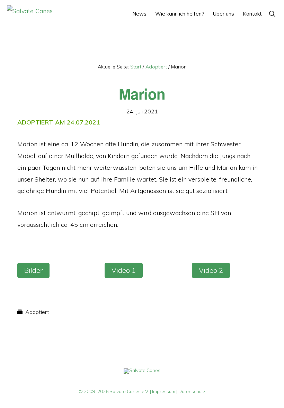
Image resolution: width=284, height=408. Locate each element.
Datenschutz (191, 391)
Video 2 (211, 270)
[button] (272, 13)
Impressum (163, 391)
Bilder (33, 270)
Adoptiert (37, 311)
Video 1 (124, 270)
